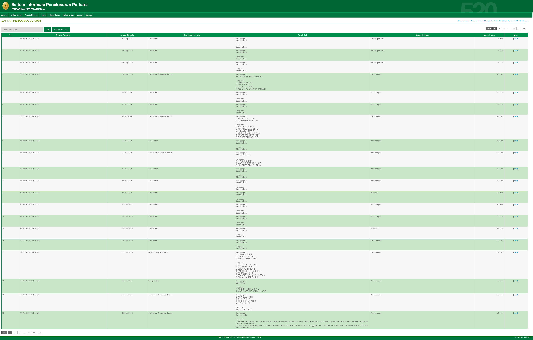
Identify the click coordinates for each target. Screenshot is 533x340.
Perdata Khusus (30, 15)
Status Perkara (422, 35)
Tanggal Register (127, 35)
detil (516, 39)
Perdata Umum (16, 15)
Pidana (42, 15)
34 (514, 29)
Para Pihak (302, 35)
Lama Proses (489, 35)
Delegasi (89, 15)
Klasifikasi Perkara (191, 35)
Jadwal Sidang (68, 15)
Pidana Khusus (54, 15)
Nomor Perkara (62, 35)
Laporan (80, 15)
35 (519, 29)
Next (524, 29)
